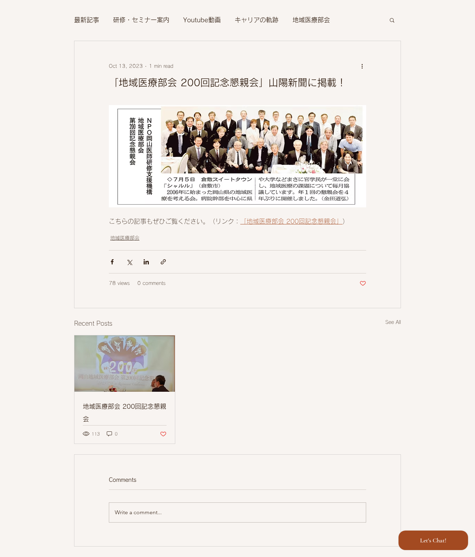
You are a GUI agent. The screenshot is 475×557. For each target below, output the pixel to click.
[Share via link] (163, 261)
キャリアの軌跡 (257, 20)
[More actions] (362, 66)
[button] (392, 20)
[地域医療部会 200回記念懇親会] (124, 363)
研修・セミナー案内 (141, 20)
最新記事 (86, 20)
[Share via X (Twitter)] (129, 261)
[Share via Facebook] (112, 261)
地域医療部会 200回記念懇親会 (124, 412)
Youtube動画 (202, 20)
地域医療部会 (311, 20)
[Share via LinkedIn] (146, 261)
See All (393, 322)
